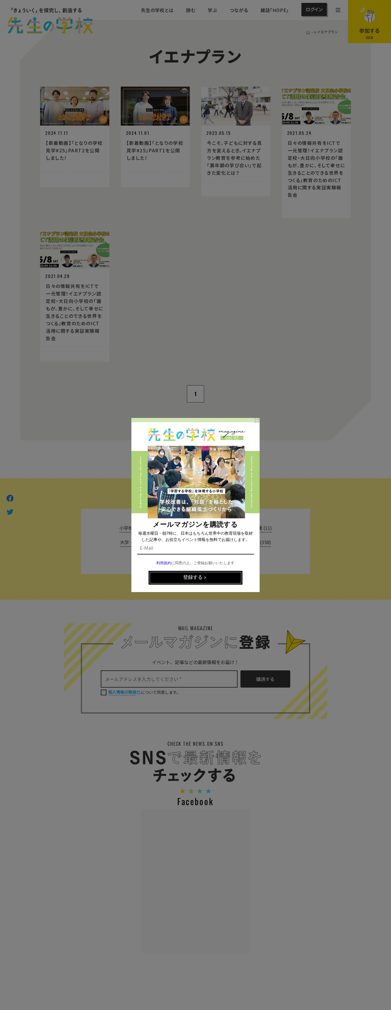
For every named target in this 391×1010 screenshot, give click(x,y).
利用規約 (163, 563)
